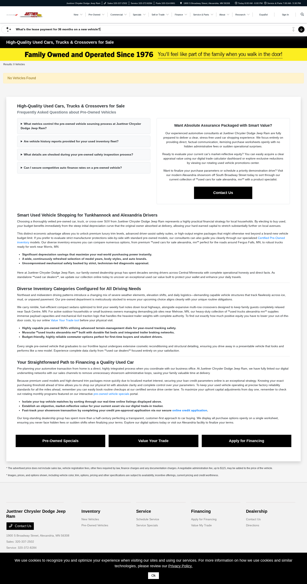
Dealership (256, 511)
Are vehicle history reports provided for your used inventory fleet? (71, 141)
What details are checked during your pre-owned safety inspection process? (78, 154)
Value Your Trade (153, 441)
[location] (181, 3)
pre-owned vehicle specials (111, 393)
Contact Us (223, 193)
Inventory (90, 511)
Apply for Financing (246, 441)
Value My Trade (201, 525)
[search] (302, 14)
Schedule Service (147, 519)
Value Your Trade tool (65, 320)
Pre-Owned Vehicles (94, 525)
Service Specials (147, 525)
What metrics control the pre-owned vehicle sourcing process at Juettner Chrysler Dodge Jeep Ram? (81, 126)
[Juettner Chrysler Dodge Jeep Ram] (25, 14)
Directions (252, 525)
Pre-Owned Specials (60, 441)
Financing (201, 511)
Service (143, 511)
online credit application (189, 410)
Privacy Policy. (180, 566)
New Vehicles (90, 519)
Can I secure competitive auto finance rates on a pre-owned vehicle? (73, 167)
